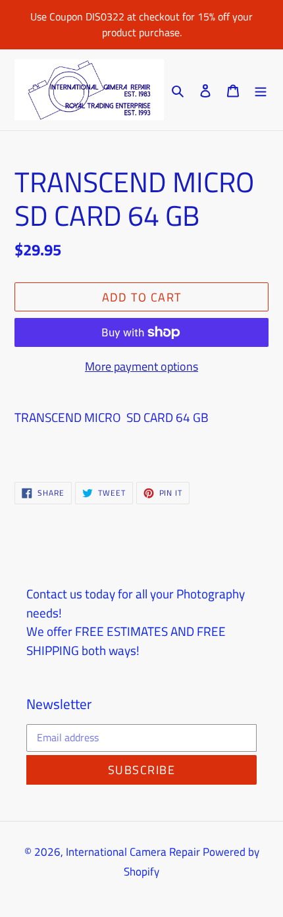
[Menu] (260, 89)
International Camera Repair (133, 851)
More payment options (141, 366)
